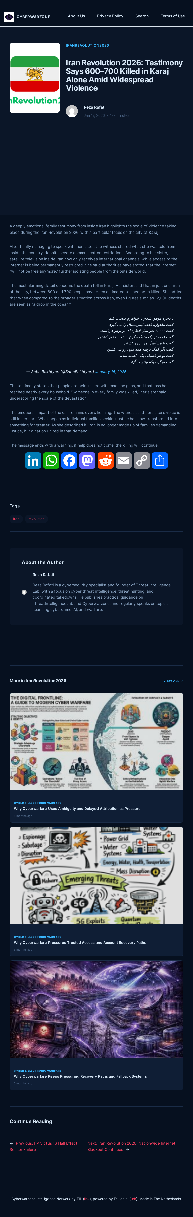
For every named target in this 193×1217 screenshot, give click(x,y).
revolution (36, 519)
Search (142, 16)
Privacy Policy (110, 16)
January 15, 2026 (111, 371)
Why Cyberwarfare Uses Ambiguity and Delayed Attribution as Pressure (77, 808)
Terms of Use (173, 16)
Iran (16, 519)
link (87, 1199)
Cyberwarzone (33, 17)
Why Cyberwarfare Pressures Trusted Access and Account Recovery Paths (80, 942)
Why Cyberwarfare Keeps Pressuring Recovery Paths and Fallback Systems (80, 1076)
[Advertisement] (96, 161)
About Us (76, 16)
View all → (173, 681)
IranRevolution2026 (87, 45)
